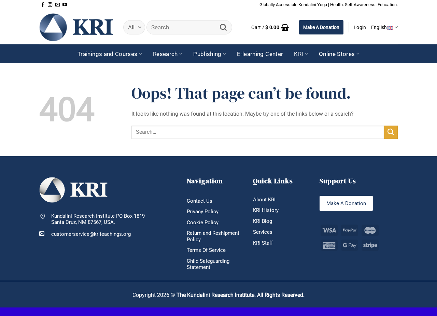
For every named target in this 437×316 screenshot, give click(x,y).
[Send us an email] (57, 5)
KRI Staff (263, 243)
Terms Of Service (206, 250)
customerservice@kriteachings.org (91, 234)
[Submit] (223, 27)
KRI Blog (262, 221)
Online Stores (337, 54)
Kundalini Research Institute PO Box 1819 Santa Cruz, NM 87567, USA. (98, 219)
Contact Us (199, 201)
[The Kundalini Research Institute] (76, 27)
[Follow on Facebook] (43, 5)
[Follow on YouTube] (64, 5)
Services (262, 232)
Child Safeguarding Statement (208, 264)
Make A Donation (321, 27)
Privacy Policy (202, 212)
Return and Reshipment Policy (213, 236)
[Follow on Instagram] (50, 5)
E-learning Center (260, 54)
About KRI (264, 200)
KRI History (266, 210)
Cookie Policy (202, 222)
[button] (270, 27)
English (379, 27)
